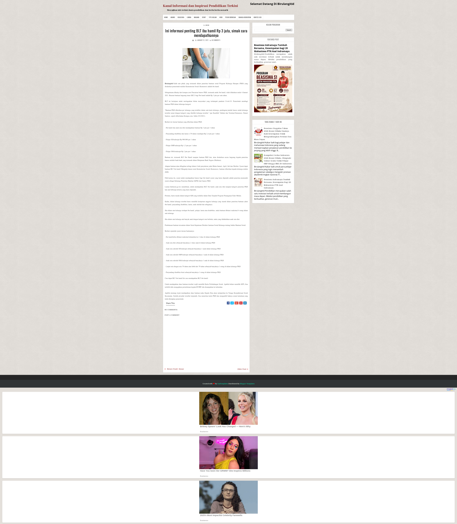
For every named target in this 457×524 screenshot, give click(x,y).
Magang (196, 17)
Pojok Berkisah (230, 17)
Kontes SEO (258, 17)
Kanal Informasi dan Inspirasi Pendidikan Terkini (200, 6)
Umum (207, 25)
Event (204, 17)
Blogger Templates (247, 384)
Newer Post (172, 369)
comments (216, 40)
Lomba (189, 17)
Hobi (221, 17)
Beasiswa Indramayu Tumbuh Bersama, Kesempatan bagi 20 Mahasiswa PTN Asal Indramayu (272, 48)
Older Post (241, 369)
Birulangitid (169, 83)
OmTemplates (222, 384)
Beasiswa (181, 17)
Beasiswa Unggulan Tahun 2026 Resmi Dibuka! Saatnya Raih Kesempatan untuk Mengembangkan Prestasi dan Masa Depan (272, 133)
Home (166, 17)
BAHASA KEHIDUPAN (245, 17)
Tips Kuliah (213, 17)
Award (173, 17)
